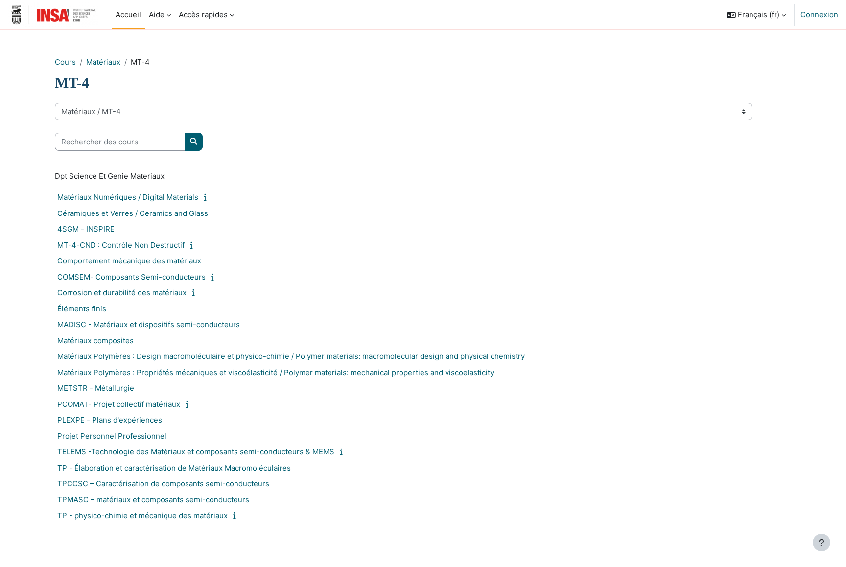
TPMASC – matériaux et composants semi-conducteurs (153, 499)
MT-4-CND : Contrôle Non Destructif (121, 245)
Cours (65, 62)
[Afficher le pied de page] (821, 542)
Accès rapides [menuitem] (203, 14)
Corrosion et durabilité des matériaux (122, 292)
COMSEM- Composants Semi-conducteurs (131, 277)
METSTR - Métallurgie (95, 388)
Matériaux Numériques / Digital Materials (127, 197)
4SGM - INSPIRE (86, 229)
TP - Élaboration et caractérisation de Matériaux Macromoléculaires (174, 467)
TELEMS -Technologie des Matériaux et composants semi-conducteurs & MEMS (195, 451)
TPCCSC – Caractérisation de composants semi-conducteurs (163, 483)
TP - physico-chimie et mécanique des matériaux (142, 515)
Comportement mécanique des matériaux (129, 260)
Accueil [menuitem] (128, 14)
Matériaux (103, 62)
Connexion (819, 14)
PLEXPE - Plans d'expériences (109, 420)
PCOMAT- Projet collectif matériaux (118, 404)
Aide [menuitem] (156, 14)
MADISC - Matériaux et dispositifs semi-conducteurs (148, 324)
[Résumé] (207, 197)
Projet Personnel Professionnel (111, 436)
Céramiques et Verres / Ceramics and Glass (132, 213)
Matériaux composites (95, 340)
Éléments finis (81, 308)
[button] (756, 14)
